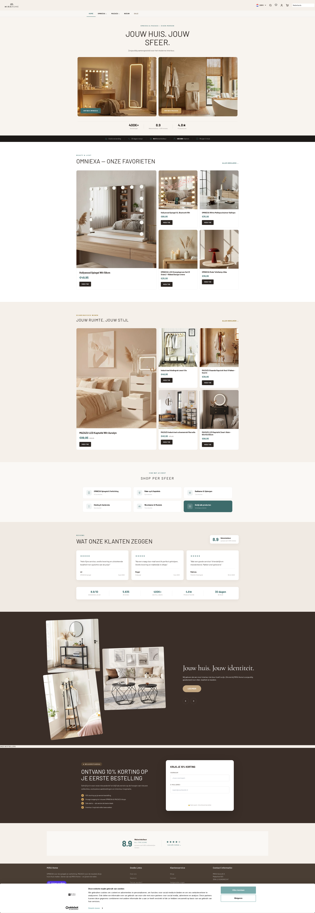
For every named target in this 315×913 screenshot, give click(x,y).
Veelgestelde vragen (177, 882)
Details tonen (94, 908)
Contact (173, 878)
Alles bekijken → (230, 163)
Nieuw (127, 14)
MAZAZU (115, 14)
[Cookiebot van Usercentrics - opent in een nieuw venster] (72, 908)
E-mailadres (175, 784)
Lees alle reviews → (174, 845)
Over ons (133, 874)
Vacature (133, 878)
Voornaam (174, 772)
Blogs (172, 874)
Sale (136, 14)
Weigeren (238, 898)
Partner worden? (136, 882)
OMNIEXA (102, 14)
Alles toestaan (238, 890)
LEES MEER (192, 689)
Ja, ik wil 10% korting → (183, 799)
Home (91, 14)
